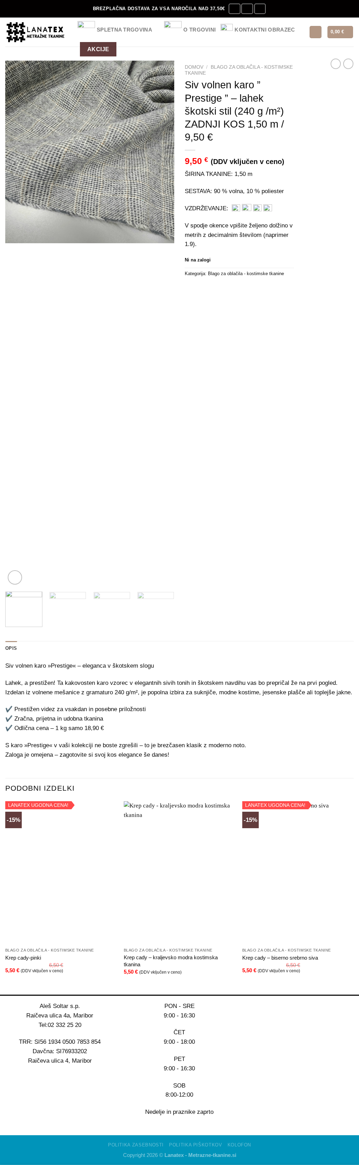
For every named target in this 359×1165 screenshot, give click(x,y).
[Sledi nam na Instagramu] (247, 9)
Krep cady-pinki (23, 958)
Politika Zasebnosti (136, 1144)
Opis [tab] (11, 648)
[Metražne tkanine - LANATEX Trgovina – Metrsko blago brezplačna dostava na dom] (36, 32)
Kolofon (239, 1144)
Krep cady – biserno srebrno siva (280, 958)
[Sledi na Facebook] (234, 9)
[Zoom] (15, 577)
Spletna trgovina (124, 30)
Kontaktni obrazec (265, 30)
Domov (194, 67)
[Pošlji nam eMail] (260, 9)
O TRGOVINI (199, 30)
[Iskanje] (315, 32)
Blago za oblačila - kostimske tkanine (246, 273)
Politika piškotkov (195, 1144)
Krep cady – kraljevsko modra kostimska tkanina (171, 960)
